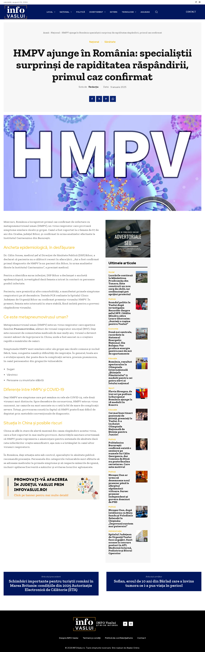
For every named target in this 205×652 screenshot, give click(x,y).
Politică (112, 299)
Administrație (115, 531)
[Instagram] (199, 2)
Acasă (46, 32)
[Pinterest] (106, 99)
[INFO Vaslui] (16, 11)
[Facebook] (196, 2)
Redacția (93, 87)
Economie (113, 329)
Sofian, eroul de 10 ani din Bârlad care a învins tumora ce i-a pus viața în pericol (154, 583)
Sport (111, 388)
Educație (113, 358)
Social (111, 272)
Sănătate (110, 42)
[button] (156, 11)
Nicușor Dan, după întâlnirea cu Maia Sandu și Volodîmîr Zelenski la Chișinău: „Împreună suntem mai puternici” (121, 518)
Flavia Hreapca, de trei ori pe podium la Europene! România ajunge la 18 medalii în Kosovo (120, 398)
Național (55, 32)
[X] (99, 99)
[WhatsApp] (113, 99)
